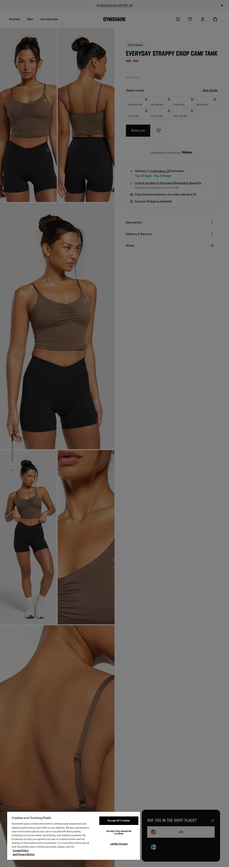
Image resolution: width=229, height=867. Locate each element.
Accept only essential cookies (118, 832)
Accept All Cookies (119, 820)
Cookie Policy (21, 850)
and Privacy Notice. (24, 854)
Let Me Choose (118, 844)
